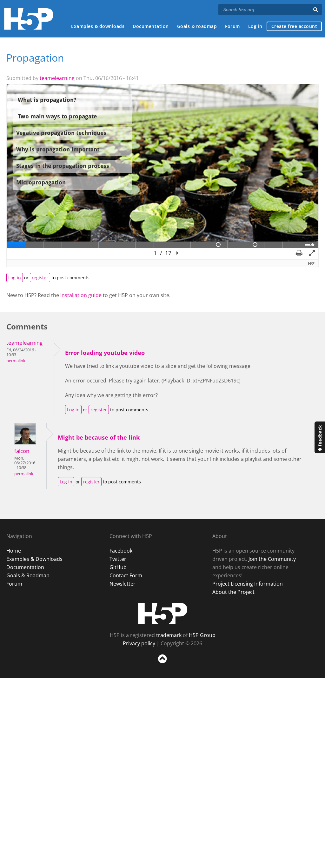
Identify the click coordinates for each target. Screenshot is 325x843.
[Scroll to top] (162, 664)
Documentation (151, 26)
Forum (232, 26)
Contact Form (125, 575)
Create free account (294, 26)
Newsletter (122, 583)
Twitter (117, 558)
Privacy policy (139, 643)
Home (13, 550)
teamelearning (57, 78)
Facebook (120, 550)
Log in (255, 26)
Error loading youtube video (105, 352)
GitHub (118, 567)
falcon (21, 451)
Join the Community (272, 558)
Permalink (15, 360)
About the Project (233, 591)
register (40, 278)
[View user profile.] (25, 442)
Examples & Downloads (34, 558)
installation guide (81, 295)
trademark (169, 635)
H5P (162, 613)
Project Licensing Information (247, 583)
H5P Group (202, 635)
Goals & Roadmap (28, 575)
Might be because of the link (99, 437)
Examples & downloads (97, 26)
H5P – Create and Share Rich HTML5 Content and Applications (28, 19)
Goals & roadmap (197, 26)
